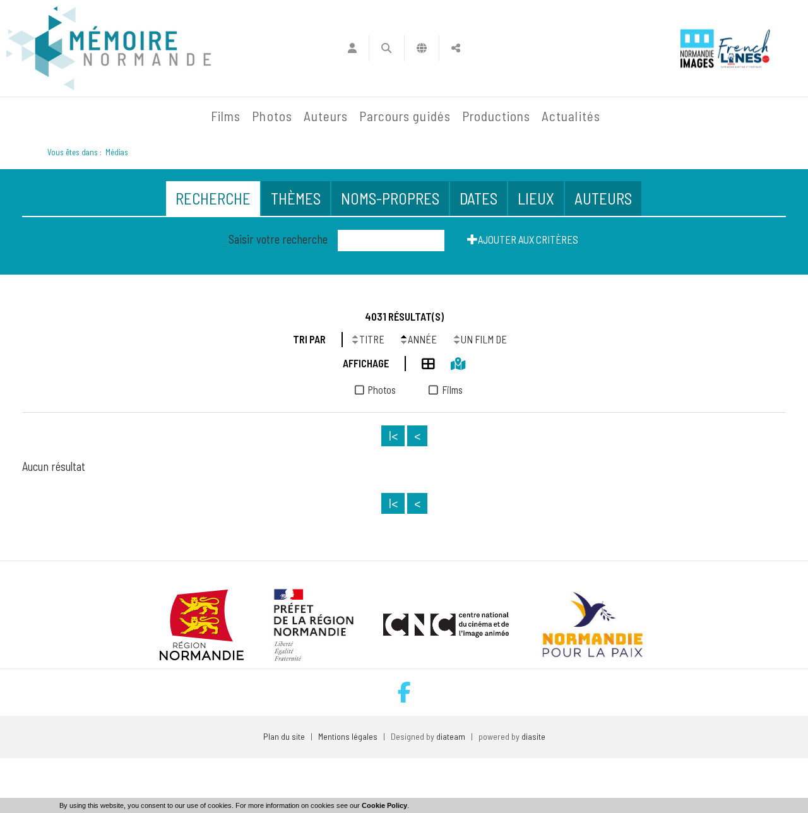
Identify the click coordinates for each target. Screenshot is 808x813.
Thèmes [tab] (296, 198)
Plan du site (284, 736)
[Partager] (456, 48)
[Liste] (420, 361)
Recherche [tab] (213, 198)
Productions (496, 116)
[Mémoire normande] (108, 48)
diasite (533, 736)
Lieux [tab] (536, 198)
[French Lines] (744, 48)
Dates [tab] (478, 198)
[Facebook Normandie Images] (404, 692)
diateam (450, 736)
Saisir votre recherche (278, 239)
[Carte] (450, 361)
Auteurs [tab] (603, 198)
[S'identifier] (352, 48)
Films (226, 116)
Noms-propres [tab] (390, 198)
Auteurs (326, 116)
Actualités (571, 116)
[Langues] (422, 48)
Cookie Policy (384, 805)
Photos (272, 116)
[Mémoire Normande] (69, 116)
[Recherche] (386, 48)
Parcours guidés (405, 116)
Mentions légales (347, 736)
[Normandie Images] (697, 48)
